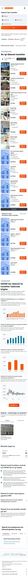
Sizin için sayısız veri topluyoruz (9, 571)
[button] (2, 8)
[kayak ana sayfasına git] (9, 8)
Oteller (12, 553)
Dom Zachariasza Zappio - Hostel (17, 151)
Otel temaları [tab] (14, 533)
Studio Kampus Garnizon (16, 195)
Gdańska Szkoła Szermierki (17, 64)
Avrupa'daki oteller (18, 553)
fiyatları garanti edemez (6, 565)
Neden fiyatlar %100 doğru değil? (10, 574)
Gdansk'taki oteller (14, 554)
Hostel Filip (13, 108)
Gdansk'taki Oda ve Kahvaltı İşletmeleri (12, 541)
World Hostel (13, 136)
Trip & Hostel (13, 122)
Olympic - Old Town (15, 234)
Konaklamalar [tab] (6, 533)
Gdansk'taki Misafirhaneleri (9, 543)
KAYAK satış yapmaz (6, 569)
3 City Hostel (13, 262)
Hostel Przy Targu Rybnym (17, 219)
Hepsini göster (23, 213)
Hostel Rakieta (14, 181)
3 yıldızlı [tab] (7, 420)
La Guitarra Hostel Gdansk (17, 78)
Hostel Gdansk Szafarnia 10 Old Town (18, 93)
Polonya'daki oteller (5, 554)
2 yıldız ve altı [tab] (20, 420)
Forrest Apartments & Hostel (17, 248)
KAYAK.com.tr (6, 553)
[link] (14, 405)
